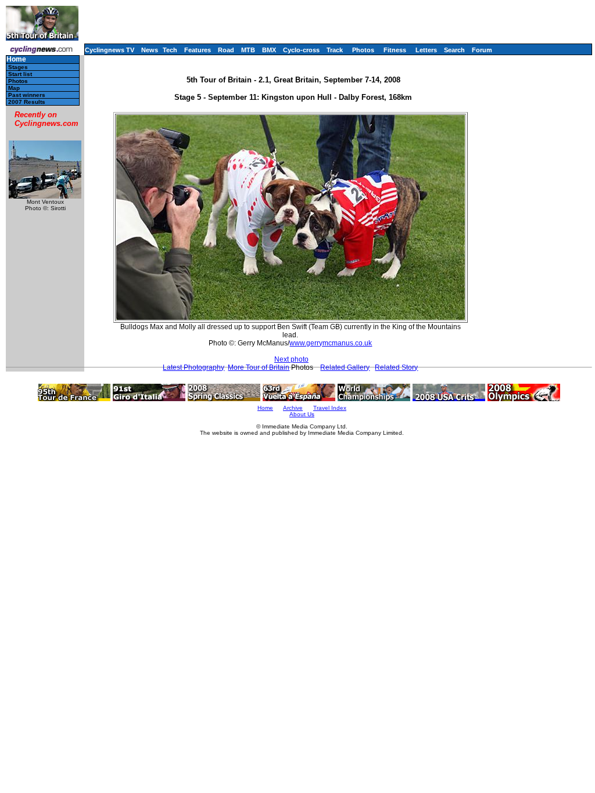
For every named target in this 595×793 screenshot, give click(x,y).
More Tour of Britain (258, 367)
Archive (293, 408)
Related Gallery (345, 367)
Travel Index (329, 408)
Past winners (26, 95)
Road (226, 49)
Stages (18, 67)
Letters (426, 49)
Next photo (291, 359)
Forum (482, 49)
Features (197, 49)
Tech (170, 49)
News (149, 49)
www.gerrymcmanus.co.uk (330, 343)
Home (16, 59)
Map (14, 88)
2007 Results (26, 102)
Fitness (394, 49)
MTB (248, 49)
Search (454, 49)
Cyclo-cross (301, 49)
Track (335, 49)
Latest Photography (193, 367)
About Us (301, 414)
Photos (363, 49)
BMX (269, 49)
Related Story (396, 367)
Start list (20, 74)
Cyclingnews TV (109, 49)
